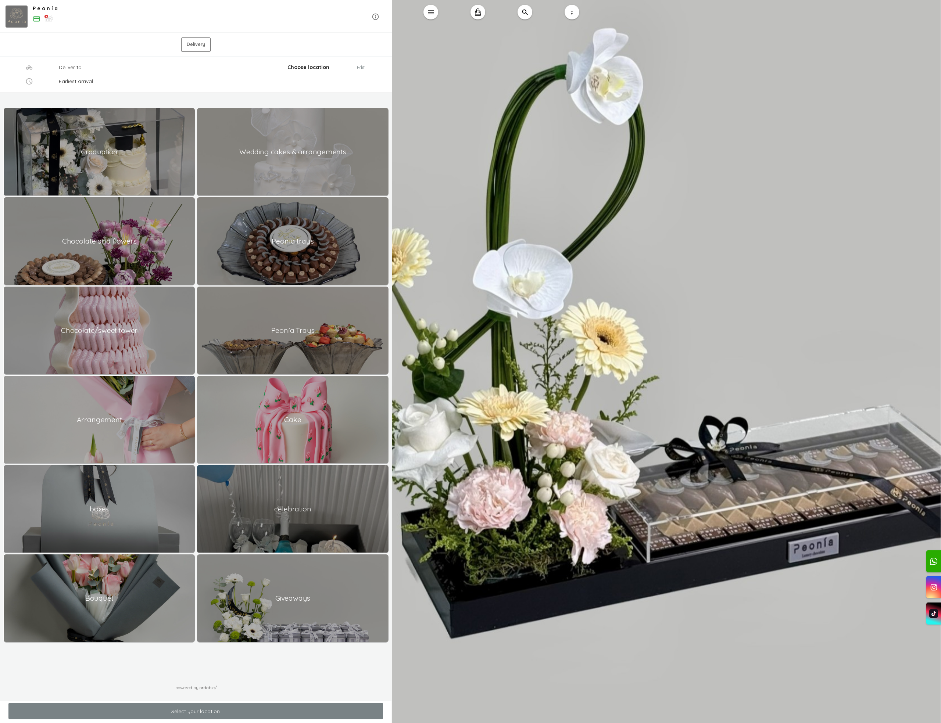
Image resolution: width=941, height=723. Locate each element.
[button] (196, 16)
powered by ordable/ (196, 687)
